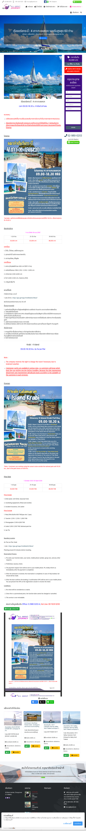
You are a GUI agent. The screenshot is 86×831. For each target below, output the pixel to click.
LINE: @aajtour (53, 1)
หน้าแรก (24, 34)
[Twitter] (7, 797)
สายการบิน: (44, 38)
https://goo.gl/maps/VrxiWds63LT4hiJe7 (25, 297)
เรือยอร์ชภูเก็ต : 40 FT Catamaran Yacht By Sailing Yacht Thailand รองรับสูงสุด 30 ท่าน (51, 727)
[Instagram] (9, 797)
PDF (8, 752)
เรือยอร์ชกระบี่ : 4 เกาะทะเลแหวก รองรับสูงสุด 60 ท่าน (43, 31)
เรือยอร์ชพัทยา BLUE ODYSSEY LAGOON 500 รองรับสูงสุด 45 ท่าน (12, 729)
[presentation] (7, 75)
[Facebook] (6, 797)
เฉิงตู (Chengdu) (34, 795)
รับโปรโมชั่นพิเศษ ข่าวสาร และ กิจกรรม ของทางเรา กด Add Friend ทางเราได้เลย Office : (43, 773)
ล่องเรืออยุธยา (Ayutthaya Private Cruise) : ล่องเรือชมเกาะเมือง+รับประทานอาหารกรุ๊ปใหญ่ (32, 725)
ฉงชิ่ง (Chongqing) (35, 806)
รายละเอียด (16, 752)
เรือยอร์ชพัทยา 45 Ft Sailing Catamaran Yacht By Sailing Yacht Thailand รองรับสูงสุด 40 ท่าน (71, 728)
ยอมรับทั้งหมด (77, 823)
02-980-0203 (74, 135)
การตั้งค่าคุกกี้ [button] (67, 823)
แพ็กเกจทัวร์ (31, 34)
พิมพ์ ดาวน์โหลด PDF (12, 609)
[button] (6, 96)
